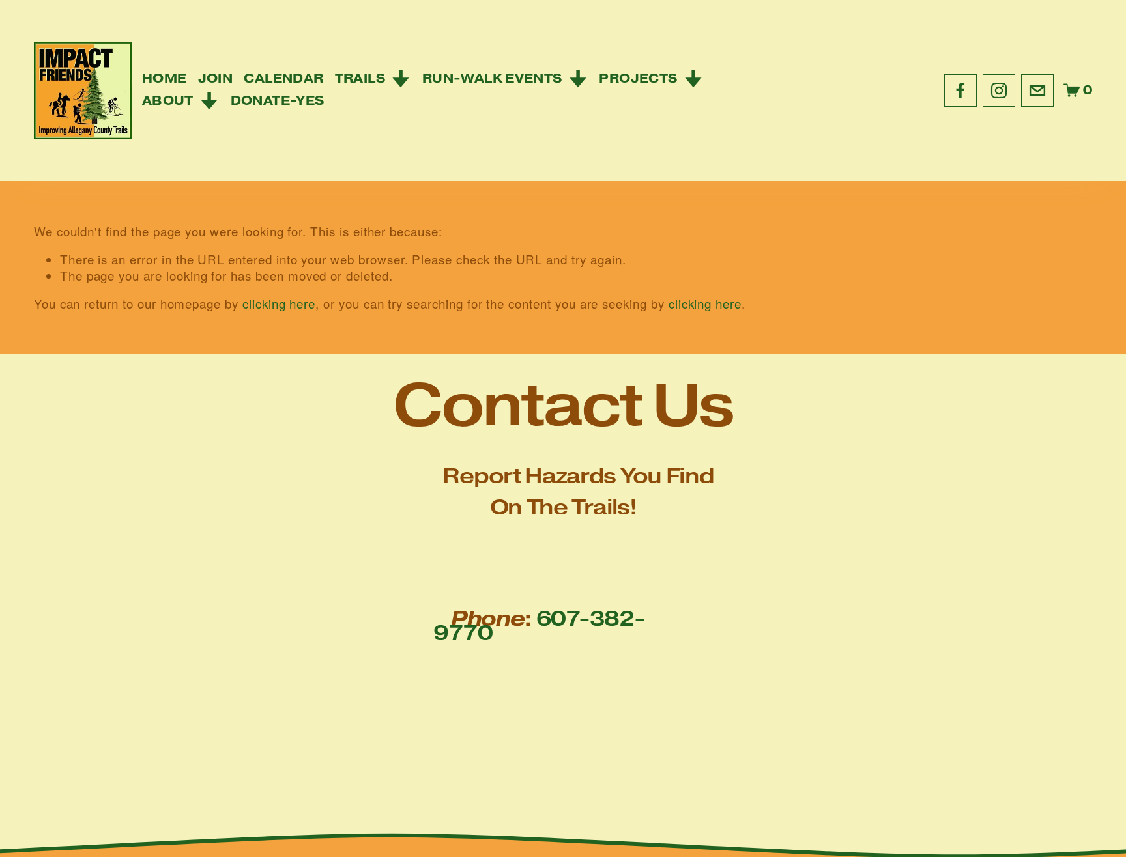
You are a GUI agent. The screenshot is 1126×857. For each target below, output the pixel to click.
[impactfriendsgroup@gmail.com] (1037, 90)
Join (215, 78)
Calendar (283, 78)
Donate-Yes (278, 100)
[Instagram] (999, 90)
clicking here (278, 303)
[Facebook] (960, 90)
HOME (164, 78)
